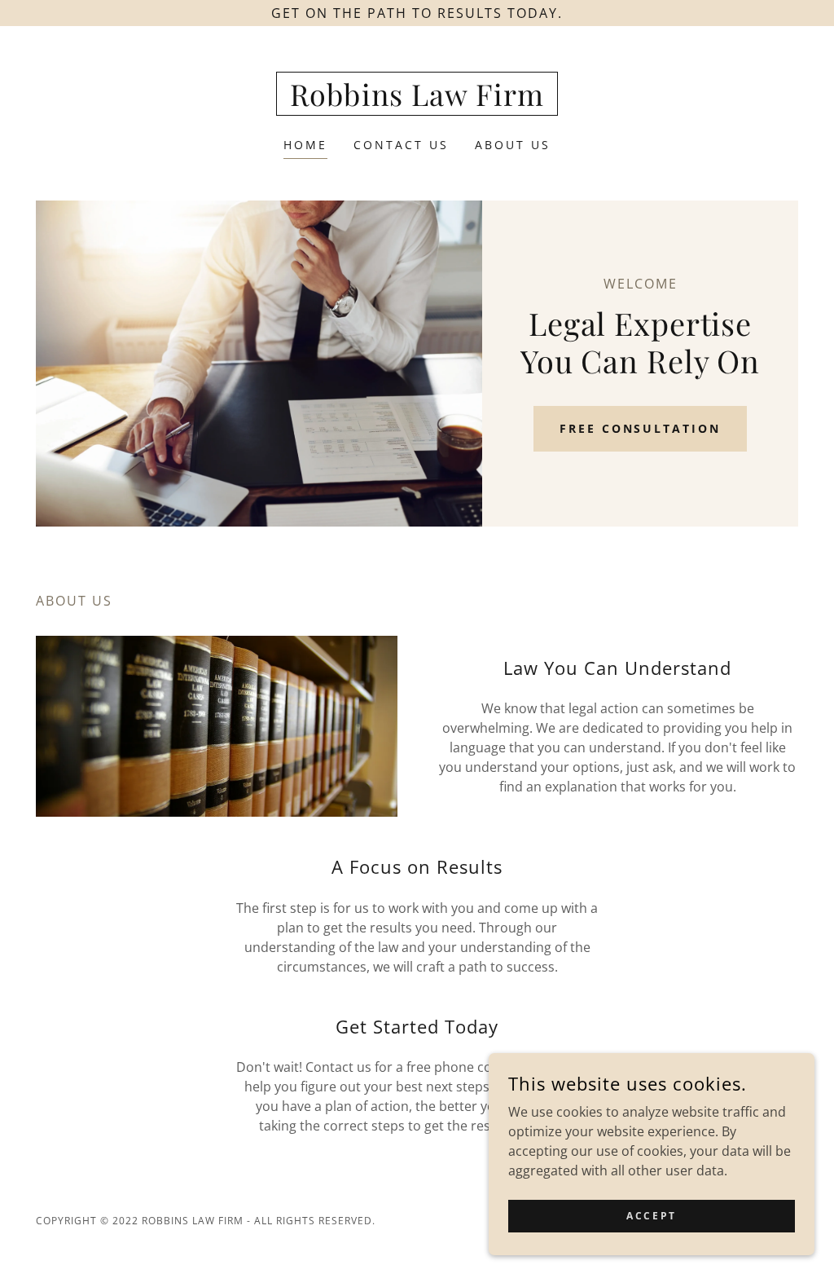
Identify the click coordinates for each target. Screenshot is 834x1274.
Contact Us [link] (401, 144)
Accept (651, 1216)
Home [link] (305, 144)
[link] (417, 101)
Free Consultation (641, 428)
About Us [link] (513, 144)
